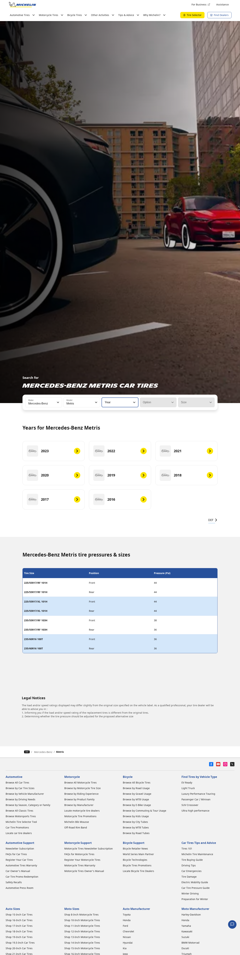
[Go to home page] (22, 4)
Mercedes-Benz (43, 752)
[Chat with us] (232, 924)
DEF (210, 520)
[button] (57, 402)
